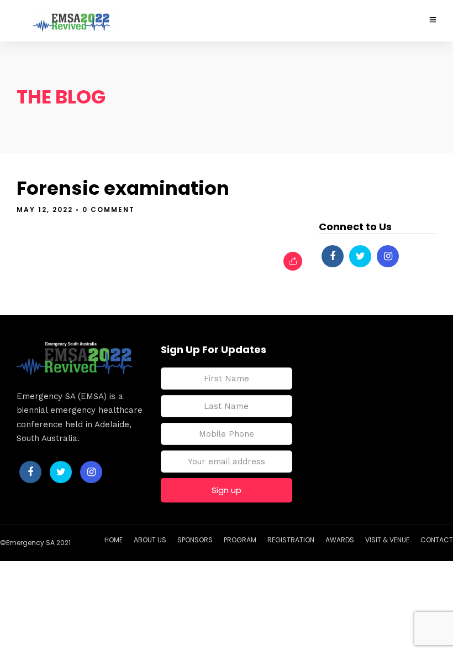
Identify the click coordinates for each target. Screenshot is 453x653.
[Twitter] (360, 256)
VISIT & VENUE (387, 540)
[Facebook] (333, 256)
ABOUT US (150, 540)
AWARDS (339, 540)
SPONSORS (195, 540)
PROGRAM (240, 540)
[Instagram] (388, 256)
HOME (113, 540)
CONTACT (436, 540)
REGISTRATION (290, 540)
